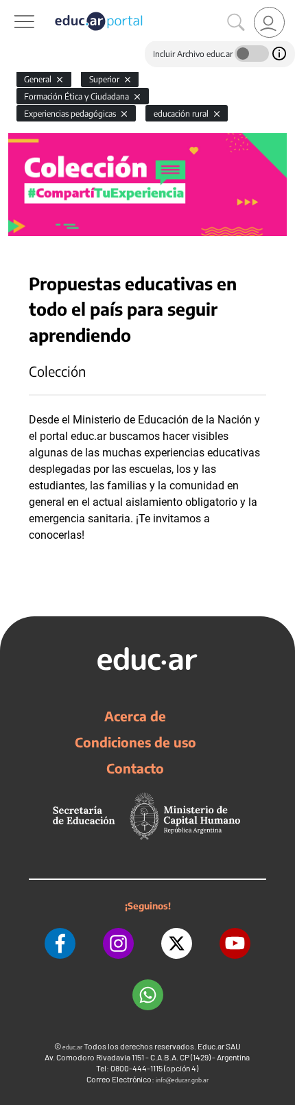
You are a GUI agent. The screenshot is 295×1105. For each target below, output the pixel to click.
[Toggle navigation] (12, 7)
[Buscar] (236, 22)
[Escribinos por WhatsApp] (148, 995)
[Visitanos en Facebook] (60, 943)
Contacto (135, 768)
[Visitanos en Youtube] (235, 943)
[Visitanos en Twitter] (176, 943)
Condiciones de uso (135, 742)
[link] (269, 22)
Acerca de (135, 716)
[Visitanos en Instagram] (118, 943)
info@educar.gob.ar (182, 1080)
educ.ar (72, 1047)
